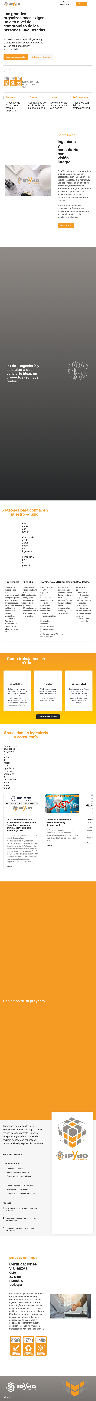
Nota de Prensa (21, 816)
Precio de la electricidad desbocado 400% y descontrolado (59, 822)
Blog (12, 816)
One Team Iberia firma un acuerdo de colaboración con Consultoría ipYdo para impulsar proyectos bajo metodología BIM (21, 825)
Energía (55, 816)
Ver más (9, 867)
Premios (31, 816)
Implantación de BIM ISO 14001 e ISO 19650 (30, 84)
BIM (8, 816)
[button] (90, 4)
